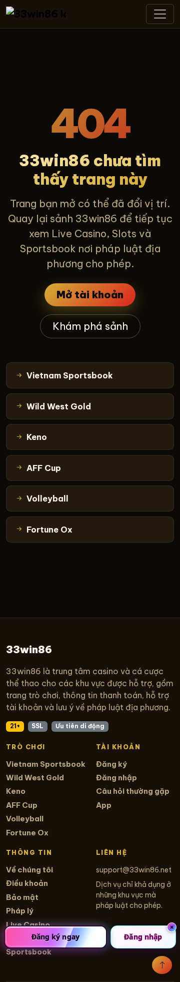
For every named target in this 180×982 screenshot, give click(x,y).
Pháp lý (20, 910)
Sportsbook (29, 951)
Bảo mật (22, 897)
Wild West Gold (35, 777)
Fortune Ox (27, 832)
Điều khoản (27, 883)
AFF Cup (22, 805)
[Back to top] (162, 965)
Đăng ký (111, 764)
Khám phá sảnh (90, 326)
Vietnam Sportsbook (46, 764)
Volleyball (25, 818)
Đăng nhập (116, 777)
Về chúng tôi (29, 869)
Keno (16, 791)
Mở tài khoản (90, 294)
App (104, 805)
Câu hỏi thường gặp (133, 791)
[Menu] (160, 14)
